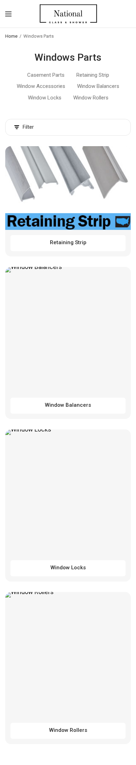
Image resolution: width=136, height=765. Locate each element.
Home (11, 36)
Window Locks (44, 98)
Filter (28, 127)
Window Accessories (41, 86)
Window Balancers (98, 86)
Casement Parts (46, 75)
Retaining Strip (92, 75)
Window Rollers (90, 98)
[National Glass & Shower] (68, 13)
